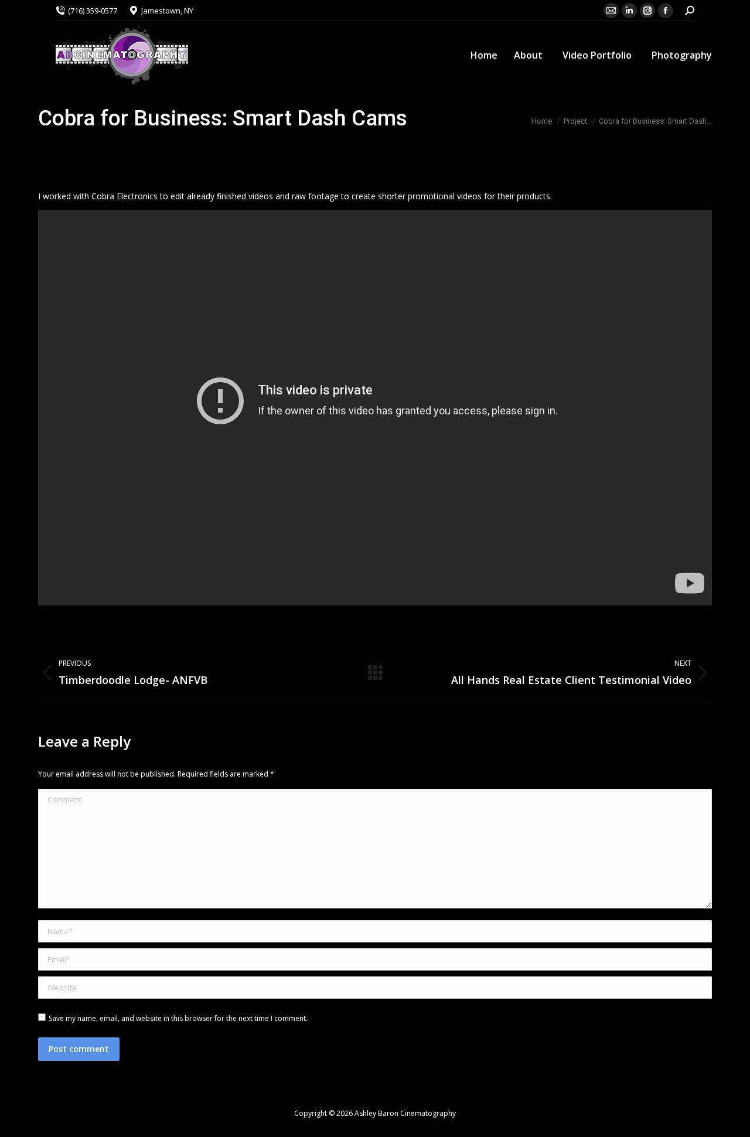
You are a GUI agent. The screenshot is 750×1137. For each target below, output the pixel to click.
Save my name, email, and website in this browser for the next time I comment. (178, 1018)
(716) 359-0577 (92, 10)
